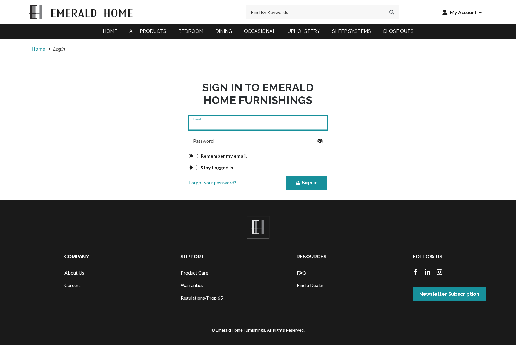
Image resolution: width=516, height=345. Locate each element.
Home (110, 31)
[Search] (392, 12)
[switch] (320, 141)
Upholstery (304, 31)
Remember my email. (224, 156)
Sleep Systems (351, 31)
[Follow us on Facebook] (416, 272)
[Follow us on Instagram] (440, 272)
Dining (223, 31)
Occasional (260, 31)
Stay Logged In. (217, 167)
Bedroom (190, 31)
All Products (147, 31)
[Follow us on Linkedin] (428, 272)
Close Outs (398, 31)
